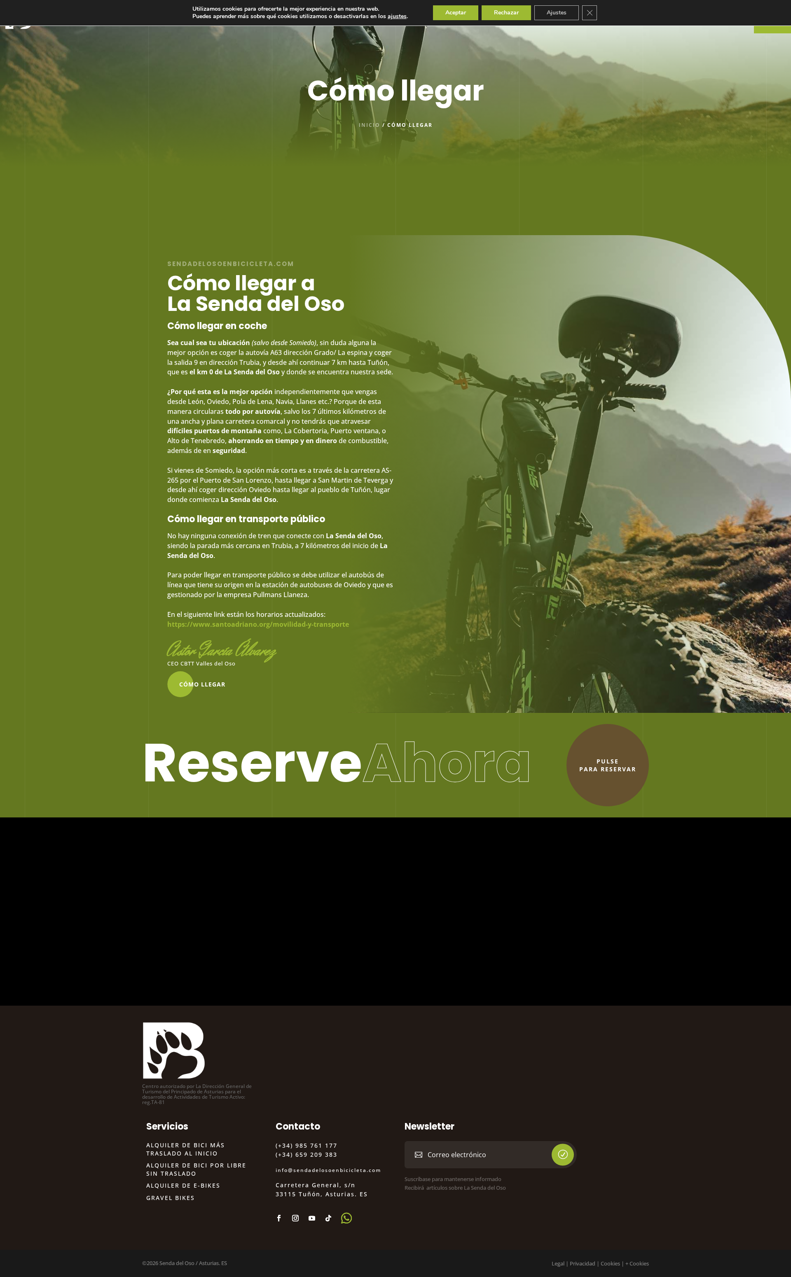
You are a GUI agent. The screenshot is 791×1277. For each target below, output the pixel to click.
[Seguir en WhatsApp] (346, 1218)
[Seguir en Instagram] (295, 1218)
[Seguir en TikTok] (328, 1218)
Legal (558, 1263)
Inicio (369, 124)
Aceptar (455, 12)
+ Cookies (637, 1263)
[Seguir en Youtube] (311, 1218)
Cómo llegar (202, 684)
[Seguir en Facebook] (279, 1218)
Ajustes (556, 12)
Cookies (610, 1263)
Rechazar (506, 12)
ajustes (397, 16)
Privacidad (582, 1263)
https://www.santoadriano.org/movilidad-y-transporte (258, 624)
